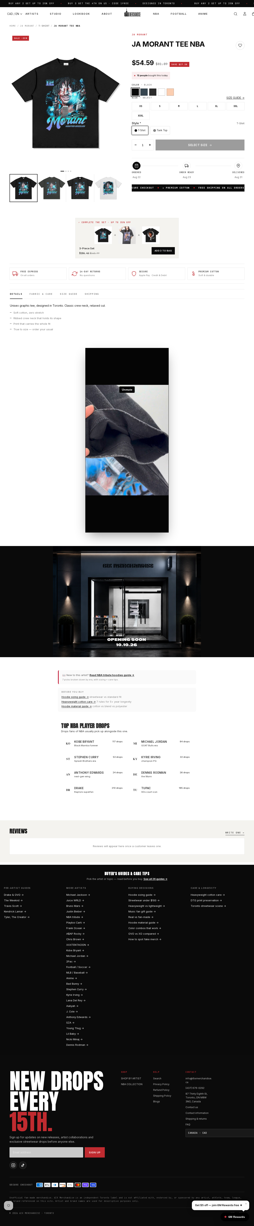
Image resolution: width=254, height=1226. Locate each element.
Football (179, 13)
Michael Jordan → (77, 955)
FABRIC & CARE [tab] (41, 294)
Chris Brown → (75, 939)
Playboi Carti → (75, 922)
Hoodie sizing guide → (75, 696)
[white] (161, 92)
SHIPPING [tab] (92, 294)
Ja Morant (27, 25)
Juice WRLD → (75, 900)
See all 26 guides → (155, 878)
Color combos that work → (144, 928)
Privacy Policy (161, 1084)
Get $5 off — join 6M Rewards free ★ (218, 1205)
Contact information (197, 1112)
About (107, 13)
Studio (55, 13)
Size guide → (235, 97)
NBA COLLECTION (131, 1084)
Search (157, 1078)
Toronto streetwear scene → (208, 905)
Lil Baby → (72, 1033)
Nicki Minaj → (74, 1039)
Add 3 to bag (163, 250)
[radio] (140, 130)
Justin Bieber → (75, 911)
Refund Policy (161, 1089)
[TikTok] (23, 1165)
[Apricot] (170, 92)
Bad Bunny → (74, 983)
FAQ (188, 1124)
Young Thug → (75, 1028)
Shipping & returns (196, 1118)
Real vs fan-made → (140, 917)
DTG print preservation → (206, 900)
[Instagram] (13, 1165)
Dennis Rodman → (77, 1044)
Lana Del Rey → (76, 1000)
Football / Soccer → (78, 967)
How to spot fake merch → (144, 939)
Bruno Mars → (74, 905)
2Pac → (71, 961)
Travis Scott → (13, 905)
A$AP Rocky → (75, 933)
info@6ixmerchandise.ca (199, 1080)
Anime (203, 13)
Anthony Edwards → (78, 1017)
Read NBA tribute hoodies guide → (111, 675)
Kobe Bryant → (75, 950)
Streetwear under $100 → (144, 900)
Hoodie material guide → (77, 706)
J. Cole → (72, 1011)
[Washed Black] (152, 92)
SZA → (70, 1022)
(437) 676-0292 (195, 1087)
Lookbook (81, 13)
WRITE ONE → (234, 832)
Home (13, 25)
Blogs (156, 1101)
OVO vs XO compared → (143, 933)
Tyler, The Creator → (17, 917)
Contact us (192, 1107)
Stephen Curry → (76, 989)
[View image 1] (24, 188)
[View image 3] (80, 188)
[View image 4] (108, 188)
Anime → (71, 978)
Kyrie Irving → (74, 994)
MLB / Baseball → (77, 972)
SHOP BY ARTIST (131, 1078)
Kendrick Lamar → (15, 911)
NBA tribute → (74, 917)
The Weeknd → (13, 900)
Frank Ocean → (75, 928)
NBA (156, 13)
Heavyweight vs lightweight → (146, 905)
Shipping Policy (162, 1095)
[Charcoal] (144, 92)
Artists (31, 13)
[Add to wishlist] (240, 45)
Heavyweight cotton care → (79, 701)
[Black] (135, 92)
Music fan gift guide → (142, 911)
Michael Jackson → (78, 894)
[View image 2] (52, 188)
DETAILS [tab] (16, 294)
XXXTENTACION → (77, 944)
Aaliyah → (72, 1005)
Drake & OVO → (14, 894)
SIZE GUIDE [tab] (69, 294)
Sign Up (95, 1152)
